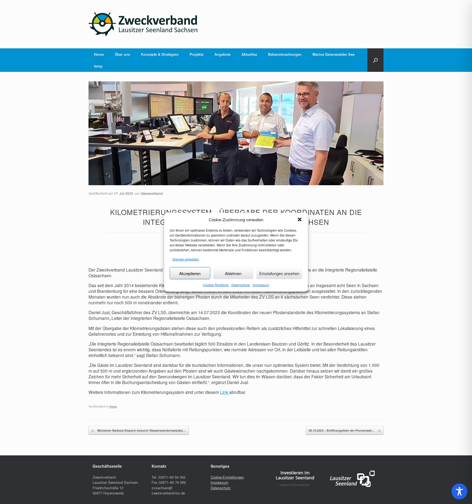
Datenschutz (240, 284)
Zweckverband (152, 193)
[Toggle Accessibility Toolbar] (459, 491)
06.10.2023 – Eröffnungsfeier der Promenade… (344, 430)
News (113, 406)
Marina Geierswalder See (333, 54)
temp (98, 66)
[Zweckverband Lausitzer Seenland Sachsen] (143, 24)
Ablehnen (233, 273)
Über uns (122, 54)
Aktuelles (249, 54)
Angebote (222, 54)
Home (99, 54)
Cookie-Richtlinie (216, 284)
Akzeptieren (189, 273)
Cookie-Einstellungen (227, 477)
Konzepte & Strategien (160, 54)
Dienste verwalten (185, 259)
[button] (299, 219)
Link (224, 392)
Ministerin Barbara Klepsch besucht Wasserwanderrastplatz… (139, 430)
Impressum (261, 284)
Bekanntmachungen (285, 54)
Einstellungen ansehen (279, 273)
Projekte (196, 54)
